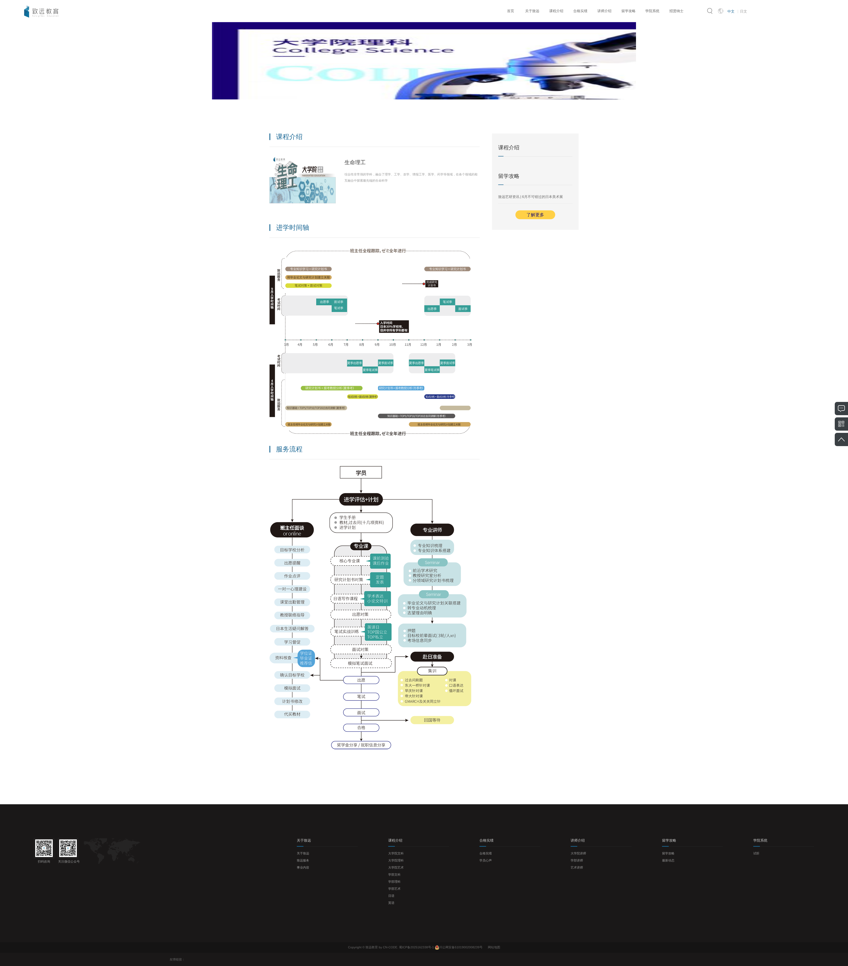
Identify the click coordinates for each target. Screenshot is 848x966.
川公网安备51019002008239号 (461, 947)
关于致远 (532, 11)
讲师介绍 (604, 11)
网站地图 (494, 947)
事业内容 (303, 867)
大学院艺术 (396, 867)
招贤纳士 (676, 11)
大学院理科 (396, 860)
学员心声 (485, 860)
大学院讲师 (578, 853)
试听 (756, 853)
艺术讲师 (577, 867)
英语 (391, 903)
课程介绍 (556, 11)
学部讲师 (577, 860)
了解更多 (535, 214)
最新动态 (668, 860)
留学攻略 (628, 11)
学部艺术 (394, 888)
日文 (743, 11)
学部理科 (394, 881)
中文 (730, 11)
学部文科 (394, 874)
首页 (510, 11)
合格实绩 (580, 11)
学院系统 (652, 11)
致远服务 (303, 860)
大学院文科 (396, 853)
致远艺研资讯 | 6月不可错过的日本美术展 (530, 197)
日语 (391, 896)
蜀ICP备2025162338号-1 (417, 947)
